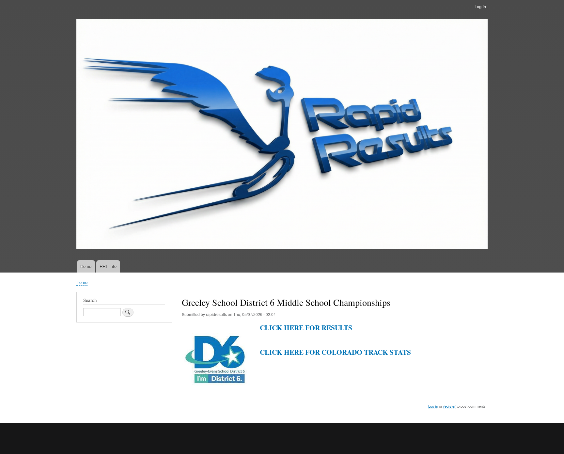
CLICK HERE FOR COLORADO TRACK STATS (335, 352)
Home (85, 266)
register (449, 406)
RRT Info (108, 266)
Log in (480, 6)
